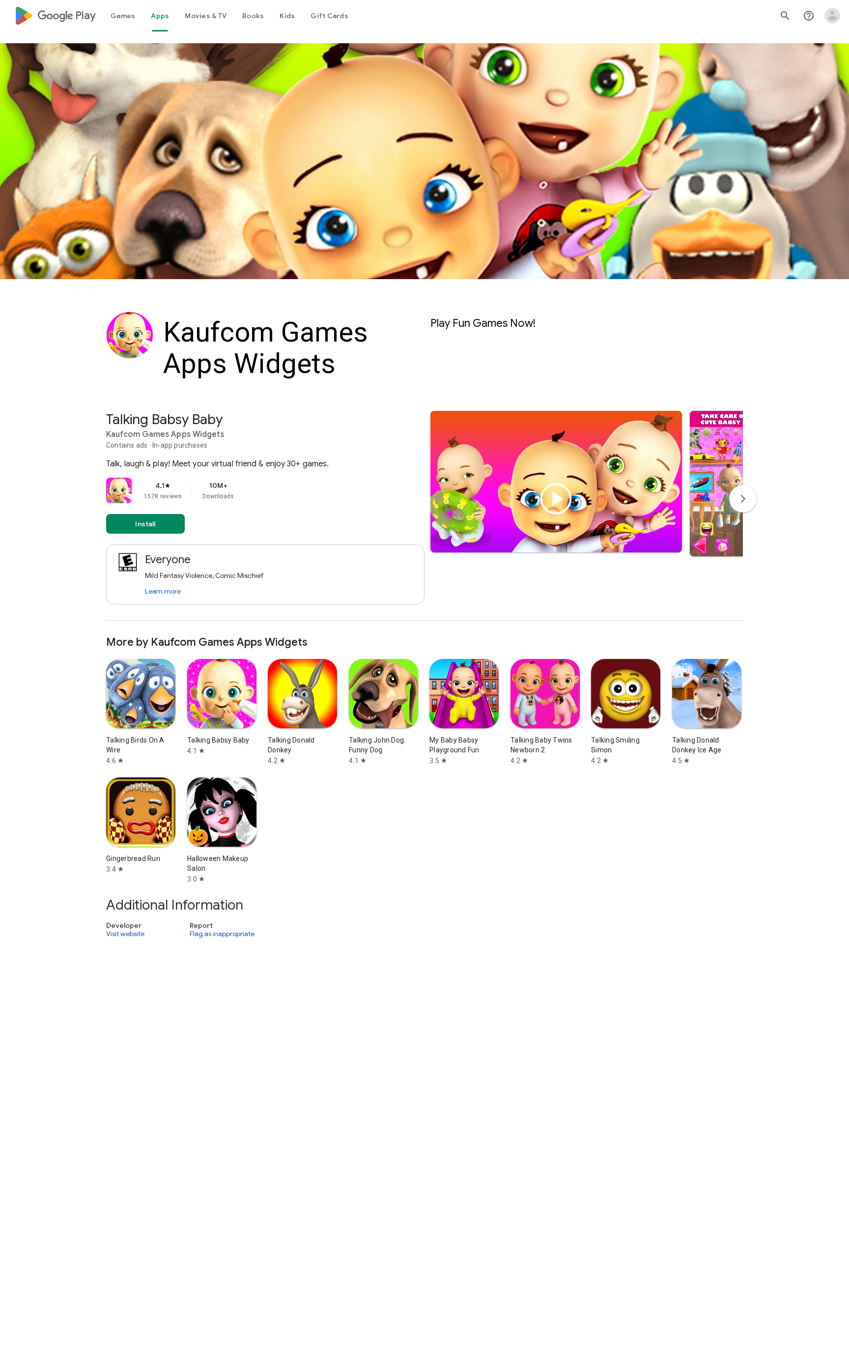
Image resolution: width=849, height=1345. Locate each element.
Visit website (125, 933)
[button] (731, 483)
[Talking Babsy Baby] (424, 516)
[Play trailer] (556, 498)
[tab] (123, 15)
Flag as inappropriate (222, 933)
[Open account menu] (832, 16)
